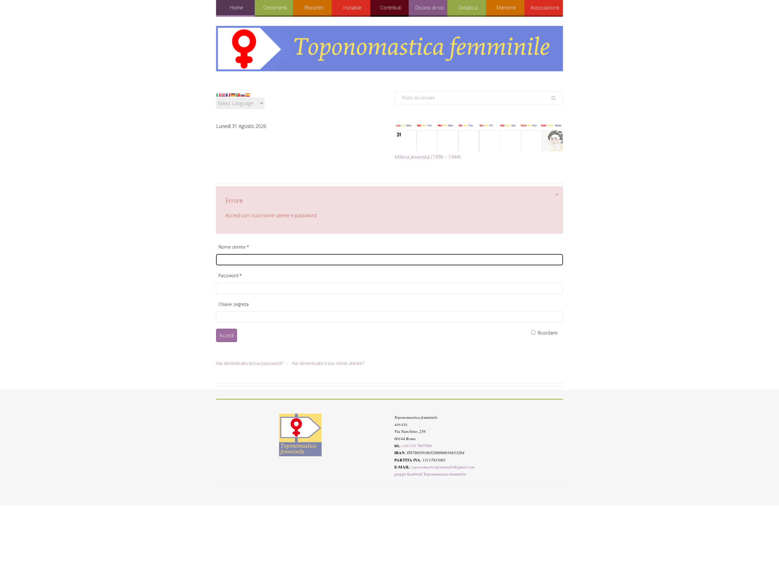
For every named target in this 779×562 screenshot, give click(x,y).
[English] (223, 94)
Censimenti (275, 7)
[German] (233, 94)
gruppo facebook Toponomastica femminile (430, 474)
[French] (228, 94)
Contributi (390, 7)
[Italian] (218, 94)
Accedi (226, 335)
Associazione (544, 7)
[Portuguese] (238, 94)
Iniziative (352, 7)
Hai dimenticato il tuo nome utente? (328, 363)
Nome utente (233, 247)
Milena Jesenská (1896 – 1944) (428, 157)
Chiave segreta (233, 304)
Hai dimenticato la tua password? (249, 363)
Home (236, 7)
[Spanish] (247, 94)
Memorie (506, 7)
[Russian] (242, 94)
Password (230, 275)
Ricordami (546, 333)
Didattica (467, 7)
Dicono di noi (429, 7)
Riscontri (313, 7)
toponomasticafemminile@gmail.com (443, 466)
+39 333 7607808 (417, 445)
